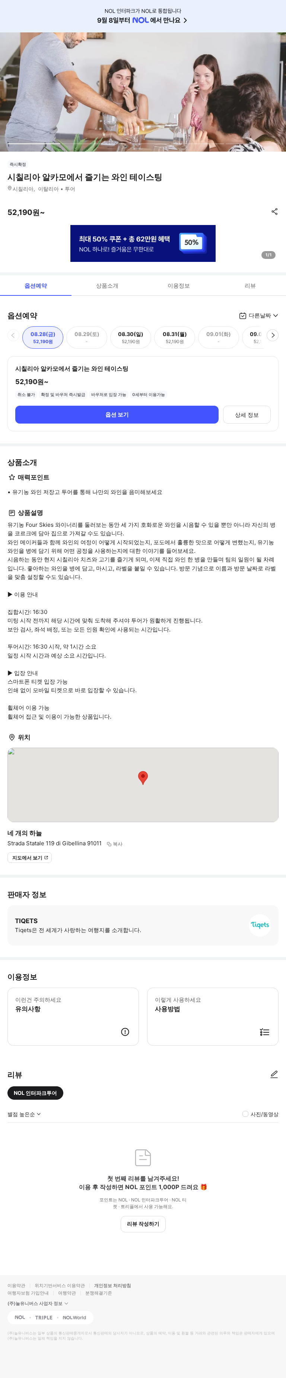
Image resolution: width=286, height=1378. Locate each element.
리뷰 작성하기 (143, 1223)
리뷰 (250, 285)
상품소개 (107, 285)
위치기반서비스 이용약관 (60, 1285)
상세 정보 (247, 414)
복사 (118, 844)
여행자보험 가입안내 (28, 1293)
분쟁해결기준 (98, 1293)
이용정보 (179, 285)
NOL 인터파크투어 (35, 1093)
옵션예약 (36, 285)
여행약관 (67, 1293)
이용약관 (16, 1285)
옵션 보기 (117, 414)
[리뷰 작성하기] (274, 1074)
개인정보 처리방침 (112, 1285)
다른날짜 (260, 315)
